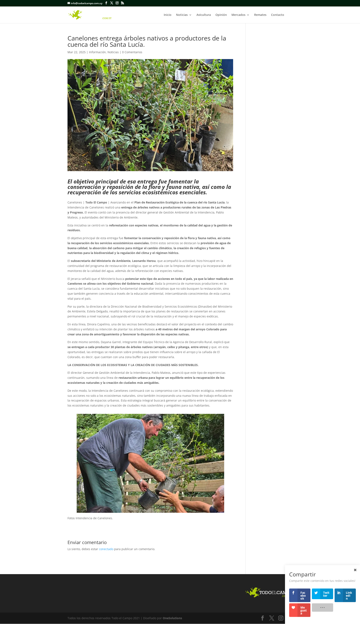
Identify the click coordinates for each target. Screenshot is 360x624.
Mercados (238, 15)
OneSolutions (172, 618)
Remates (260, 15)
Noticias (182, 15)
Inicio (167, 15)
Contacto (277, 15)
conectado (106, 549)
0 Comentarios (132, 52)
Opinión (221, 15)
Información (97, 52)
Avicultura (203, 15)
